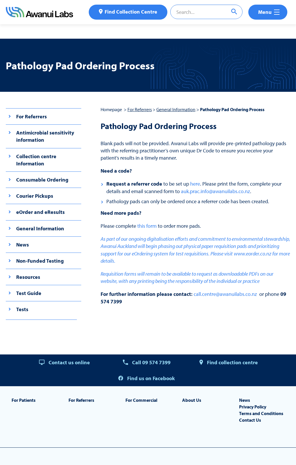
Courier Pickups (34, 196)
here (195, 183)
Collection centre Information (36, 160)
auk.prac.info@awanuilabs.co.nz (215, 191)
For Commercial (141, 400)
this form (147, 226)
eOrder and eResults (40, 212)
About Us (191, 400)
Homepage (111, 109)
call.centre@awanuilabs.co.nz (225, 294)
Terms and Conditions (261, 413)
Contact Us (250, 420)
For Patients (24, 400)
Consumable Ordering (42, 179)
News (22, 244)
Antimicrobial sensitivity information (45, 136)
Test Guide (28, 293)
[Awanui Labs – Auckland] (39, 15)
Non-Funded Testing (40, 260)
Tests (22, 309)
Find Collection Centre (131, 11)
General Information (40, 228)
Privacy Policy (252, 406)
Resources (28, 277)
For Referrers (31, 116)
